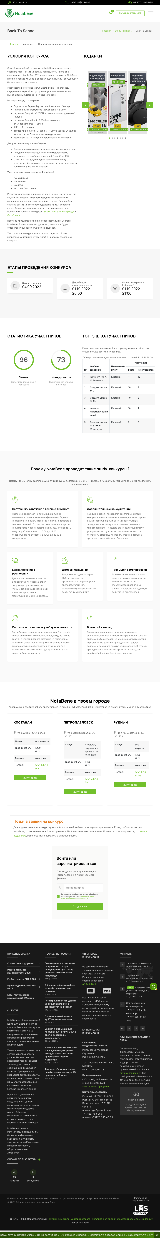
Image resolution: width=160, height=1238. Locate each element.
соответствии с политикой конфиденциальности (77, 897)
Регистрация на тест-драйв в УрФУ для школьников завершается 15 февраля (61, 1003)
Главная (106, 30)
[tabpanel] (97, 102)
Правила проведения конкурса (55, 44)
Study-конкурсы (123, 30)
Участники (28, 44)
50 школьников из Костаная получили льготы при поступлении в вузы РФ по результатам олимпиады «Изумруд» (60, 969)
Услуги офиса (30, 777)
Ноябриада (68, 211)
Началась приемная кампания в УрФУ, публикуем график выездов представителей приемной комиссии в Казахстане (61, 1053)
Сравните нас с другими (20, 963)
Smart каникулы (52, 211)
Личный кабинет (130, 13)
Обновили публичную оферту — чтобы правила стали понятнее (61, 988)
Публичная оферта (59, 1219)
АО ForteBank (89, 984)
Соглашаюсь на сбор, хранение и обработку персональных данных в (79, 896)
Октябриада (13, 215)
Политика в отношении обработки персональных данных (122, 1219)
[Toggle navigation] (150, 13)
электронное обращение (95, 1086)
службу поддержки (130, 1073)
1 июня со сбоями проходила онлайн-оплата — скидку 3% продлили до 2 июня (60, 1072)
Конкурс (14, 44)
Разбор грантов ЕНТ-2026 (21, 979)
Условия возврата (80, 1219)
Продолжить (80, 906)
